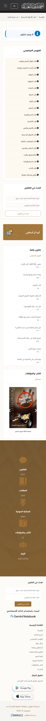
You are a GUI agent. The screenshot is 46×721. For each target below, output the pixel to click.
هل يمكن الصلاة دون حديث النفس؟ (28, 327)
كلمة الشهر (39, 656)
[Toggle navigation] (5, 5)
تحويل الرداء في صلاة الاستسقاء (29, 337)
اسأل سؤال (39, 643)
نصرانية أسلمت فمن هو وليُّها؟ (30, 316)
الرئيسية (41, 17)
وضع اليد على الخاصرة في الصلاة (29, 359)
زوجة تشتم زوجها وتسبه (32, 274)
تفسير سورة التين (34, 348)
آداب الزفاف (36, 285)
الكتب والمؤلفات (37, 664)
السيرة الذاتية (38, 634)
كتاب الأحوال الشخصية (28, 17)
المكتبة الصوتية (37, 660)
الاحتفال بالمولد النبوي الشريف (29, 295)
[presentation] (10, 410)
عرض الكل (38, 379)
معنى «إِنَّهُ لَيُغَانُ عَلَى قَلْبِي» (31, 263)
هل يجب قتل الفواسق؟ (32, 306)
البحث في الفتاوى (23, 213)
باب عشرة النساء (13, 17)
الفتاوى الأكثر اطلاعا (36, 651)
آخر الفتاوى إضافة (37, 647)
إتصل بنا (40, 669)
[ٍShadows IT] (16, 715)
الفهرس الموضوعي (35, 255)
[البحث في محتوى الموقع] (14, 6)
